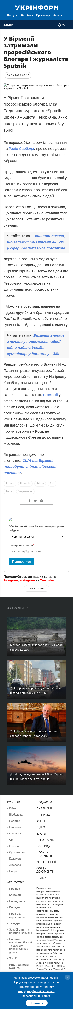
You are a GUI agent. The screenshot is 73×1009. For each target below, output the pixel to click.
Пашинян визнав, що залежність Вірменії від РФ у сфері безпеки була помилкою (36, 242)
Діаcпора (15, 864)
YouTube (47, 580)
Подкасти (44, 802)
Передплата (17, 901)
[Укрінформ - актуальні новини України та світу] (36, 7)
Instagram (27, 580)
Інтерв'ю (43, 814)
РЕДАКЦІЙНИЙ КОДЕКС (19, 966)
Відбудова (16, 814)
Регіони (14, 846)
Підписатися (21, 561)
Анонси (58, 15)
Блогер (10, 483)
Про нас (14, 888)
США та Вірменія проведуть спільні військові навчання (30, 467)
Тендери (14, 923)
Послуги (12, 15)
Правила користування (18, 915)
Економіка (16, 827)
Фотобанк (27, 15)
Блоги (41, 833)
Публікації (44, 808)
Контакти (15, 894)
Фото (40, 821)
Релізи (41, 877)
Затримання (25, 491)
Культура (15, 858)
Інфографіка (45, 839)
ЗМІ (52, 483)
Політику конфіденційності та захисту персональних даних (36, 991)
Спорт (13, 871)
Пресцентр (43, 15)
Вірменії (51, 395)
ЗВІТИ (13, 958)
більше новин (36, 588)
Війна (12, 808)
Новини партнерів (44, 854)
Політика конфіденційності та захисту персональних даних (20, 945)
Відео (40, 827)
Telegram (11, 580)
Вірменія (25, 483)
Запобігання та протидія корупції (20, 931)
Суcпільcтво (17, 852)
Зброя (40, 483)
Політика (15, 820)
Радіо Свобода (21, 149)
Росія (9, 491)
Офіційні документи (45, 870)
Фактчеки (15, 833)
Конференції (46, 862)
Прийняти (37, 1003)
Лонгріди (43, 846)
